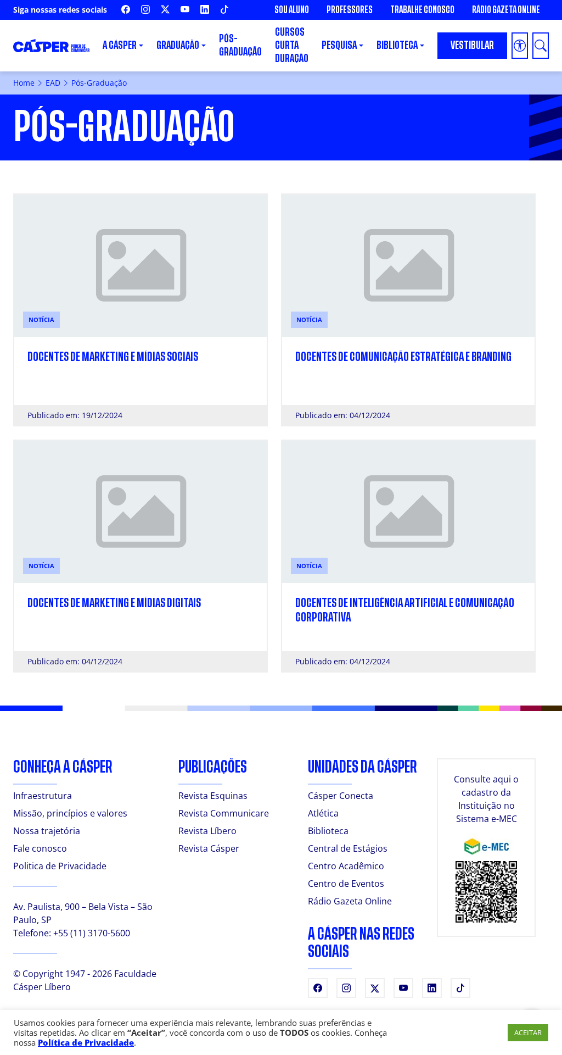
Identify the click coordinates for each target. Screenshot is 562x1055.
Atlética (323, 813)
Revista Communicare (223, 813)
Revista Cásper (208, 848)
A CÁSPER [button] (120, 45)
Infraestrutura (42, 796)
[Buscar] (540, 45)
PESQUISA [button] (339, 45)
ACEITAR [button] (528, 1032)
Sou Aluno (291, 10)
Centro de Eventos (346, 884)
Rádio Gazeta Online (506, 10)
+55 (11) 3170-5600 (91, 933)
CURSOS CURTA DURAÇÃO (291, 45)
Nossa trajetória (46, 831)
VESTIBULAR (472, 45)
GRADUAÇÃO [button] (177, 45)
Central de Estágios (347, 848)
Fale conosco (40, 848)
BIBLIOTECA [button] (397, 45)
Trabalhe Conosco (422, 10)
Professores (350, 10)
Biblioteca (328, 831)
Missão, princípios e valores (70, 813)
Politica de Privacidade (59, 866)
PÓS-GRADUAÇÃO (240, 45)
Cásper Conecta (340, 796)
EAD (53, 82)
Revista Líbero (207, 831)
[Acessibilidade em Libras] (520, 45)
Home (24, 82)
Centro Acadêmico (346, 866)
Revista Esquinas (213, 796)
